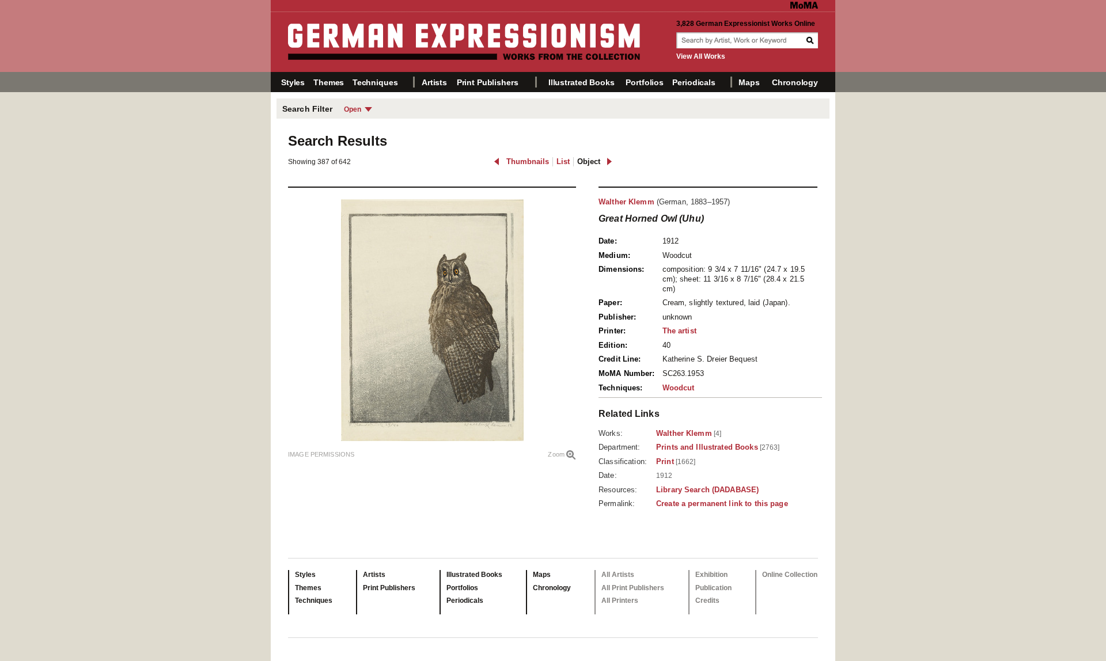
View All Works (700, 56)
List (563, 161)
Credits (707, 601)
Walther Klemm (626, 201)
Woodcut (678, 387)
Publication (713, 588)
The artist (679, 330)
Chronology (795, 82)
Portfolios (645, 82)
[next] (609, 161)
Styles (293, 82)
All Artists (617, 575)
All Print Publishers (632, 588)
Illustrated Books (581, 82)
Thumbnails (527, 161)
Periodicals (693, 82)
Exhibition (711, 575)
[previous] (497, 161)
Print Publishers (487, 82)
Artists (434, 82)
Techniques (375, 82)
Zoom (556, 454)
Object (588, 161)
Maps (748, 82)
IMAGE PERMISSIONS (321, 454)
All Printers (619, 601)
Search (811, 40)
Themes (328, 82)
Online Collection (789, 575)
